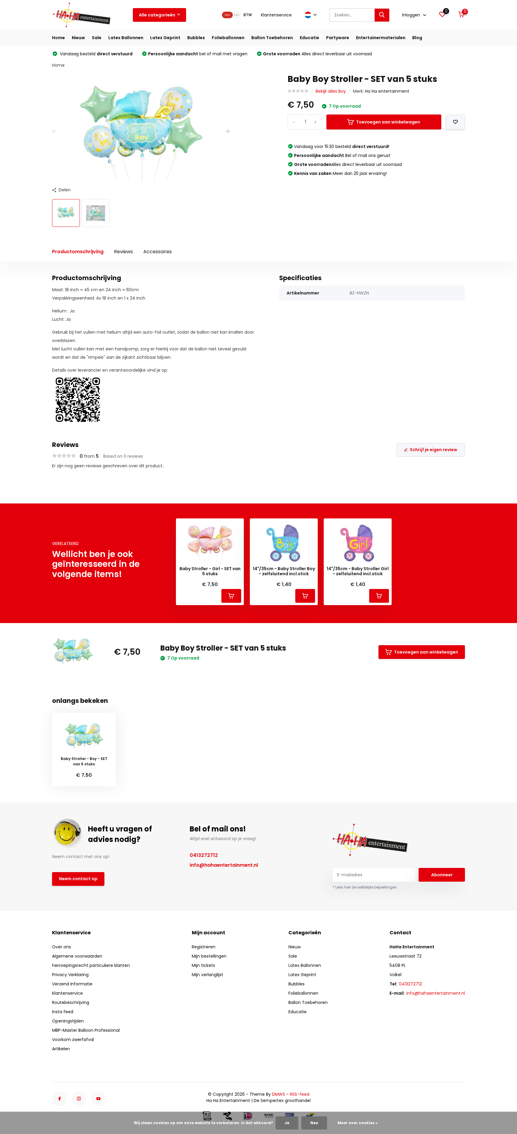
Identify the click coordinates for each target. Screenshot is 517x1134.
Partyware (337, 38)
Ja (287, 1122)
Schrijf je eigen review (433, 450)
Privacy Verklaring (70, 975)
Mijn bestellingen (209, 956)
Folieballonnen (228, 38)
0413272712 (204, 855)
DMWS (278, 1094)
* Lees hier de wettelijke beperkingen (365, 887)
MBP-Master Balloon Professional (86, 1030)
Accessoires (157, 251)
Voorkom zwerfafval (73, 1040)
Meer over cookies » (357, 1122)
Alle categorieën (157, 15)
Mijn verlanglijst (207, 975)
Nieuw (78, 38)
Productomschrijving (78, 251)
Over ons (61, 947)
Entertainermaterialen (380, 38)
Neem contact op (78, 879)
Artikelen (61, 1049)
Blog (417, 38)
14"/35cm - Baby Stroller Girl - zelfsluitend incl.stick (358, 571)
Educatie (309, 38)
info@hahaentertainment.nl (224, 865)
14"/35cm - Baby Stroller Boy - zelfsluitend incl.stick (284, 571)
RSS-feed (299, 1094)
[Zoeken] (382, 15)
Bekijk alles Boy (331, 91)
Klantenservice (276, 15)
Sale (96, 38)
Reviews (123, 251)
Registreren (203, 947)
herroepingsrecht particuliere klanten (91, 965)
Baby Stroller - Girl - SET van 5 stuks (210, 571)
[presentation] (54, 131)
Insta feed (62, 1012)
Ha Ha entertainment (387, 91)
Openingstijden (68, 1021)
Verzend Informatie (72, 984)
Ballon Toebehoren (272, 38)
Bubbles (196, 38)
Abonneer (442, 875)
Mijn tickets (203, 965)
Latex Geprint (165, 38)
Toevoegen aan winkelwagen (388, 122)
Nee (314, 1122)
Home (58, 38)
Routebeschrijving (70, 1002)
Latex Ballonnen (125, 38)
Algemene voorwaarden (77, 956)
